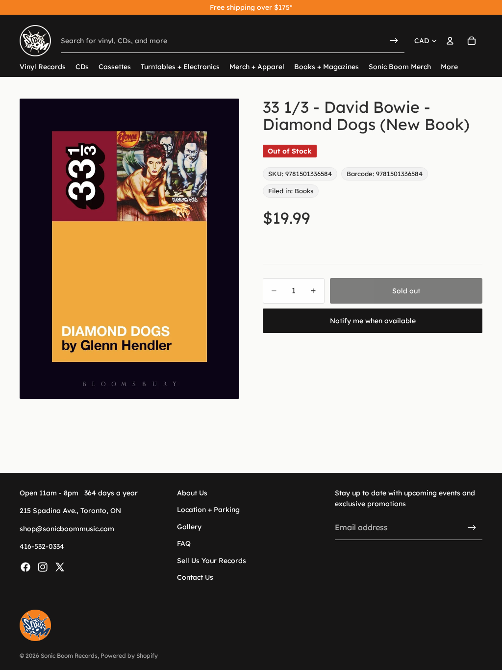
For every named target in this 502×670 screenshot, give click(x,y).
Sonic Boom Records (69, 655)
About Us (192, 493)
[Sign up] (472, 527)
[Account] (450, 41)
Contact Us (195, 577)
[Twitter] (60, 567)
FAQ (184, 544)
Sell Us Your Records (211, 560)
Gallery (189, 526)
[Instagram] (43, 567)
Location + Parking (208, 510)
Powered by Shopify (129, 655)
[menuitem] (449, 66)
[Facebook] (25, 567)
